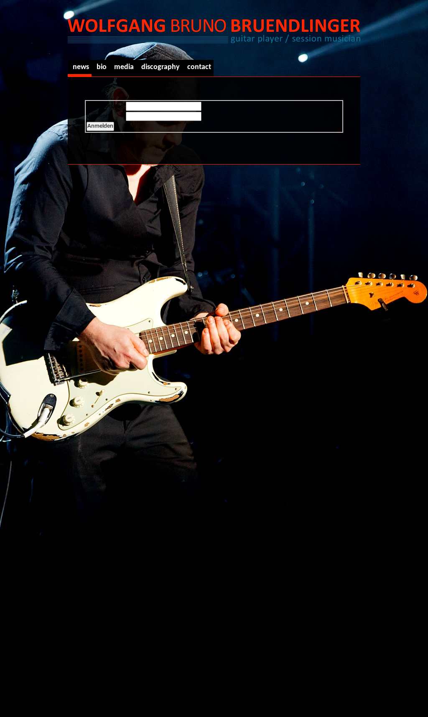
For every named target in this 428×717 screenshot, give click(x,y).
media (124, 67)
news (81, 67)
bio (102, 67)
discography (160, 67)
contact (199, 67)
